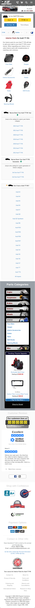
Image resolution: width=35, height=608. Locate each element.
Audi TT (18, 267)
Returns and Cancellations (25, 584)
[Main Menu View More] (31, 2)
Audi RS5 (18, 232)
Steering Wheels (9, 104)
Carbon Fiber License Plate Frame (17, 394)
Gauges (26, 64)
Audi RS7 (18, 241)
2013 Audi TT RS (18, 148)
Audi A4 (18, 196)
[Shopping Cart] (21, 2)
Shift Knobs (26, 91)
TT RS (23, 20)
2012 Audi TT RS (18, 152)
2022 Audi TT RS (18, 126)
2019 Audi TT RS (18, 139)
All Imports (18, 276)
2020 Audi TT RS (18, 135)
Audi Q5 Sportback (18, 218)
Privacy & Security (9, 578)
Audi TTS (18, 272)
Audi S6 (18, 258)
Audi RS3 (18, 227)
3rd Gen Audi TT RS (18, 172)
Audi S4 (18, 250)
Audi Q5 (18, 214)
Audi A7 (18, 210)
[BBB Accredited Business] (9, 493)
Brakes (9, 303)
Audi (9, 20)
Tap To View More (17, 400)
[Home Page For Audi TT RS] (6, 2)
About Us (25, 575)
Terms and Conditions (25, 579)
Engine (9, 292)
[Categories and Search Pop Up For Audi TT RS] (26, 2)
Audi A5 (18, 201)
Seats (9, 91)
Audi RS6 (18, 236)
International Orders (9, 588)
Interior (10, 320)
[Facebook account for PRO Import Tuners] (15, 476)
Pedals (26, 77)
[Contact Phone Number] (17, 2)
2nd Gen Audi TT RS (18, 177)
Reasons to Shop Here (25, 589)
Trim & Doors (25, 25)
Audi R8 (18, 223)
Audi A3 (18, 192)
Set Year (9, 25)
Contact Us (9, 575)
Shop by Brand (17, 404)
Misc (9, 348)
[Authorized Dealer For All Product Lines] (25, 493)
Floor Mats (9, 64)
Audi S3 (18, 245)
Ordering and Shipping (10, 584)
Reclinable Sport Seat (17, 372)
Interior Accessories (9, 77)
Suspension (11, 298)
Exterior (10, 309)
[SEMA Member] (17, 563)
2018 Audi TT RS (18, 144)
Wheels (10, 314)
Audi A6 (18, 205)
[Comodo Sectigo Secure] (17, 514)
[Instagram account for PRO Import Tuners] (19, 476)
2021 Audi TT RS (18, 130)
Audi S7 (18, 263)
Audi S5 (18, 254)
